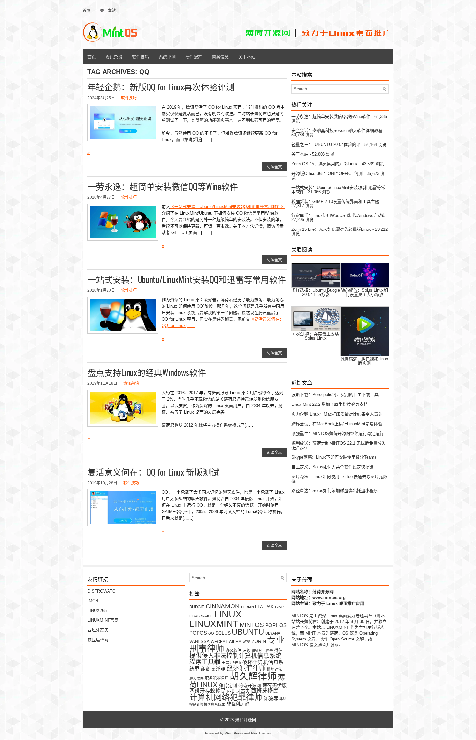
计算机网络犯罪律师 (225, 697)
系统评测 (167, 56)
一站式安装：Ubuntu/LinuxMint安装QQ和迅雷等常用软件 (186, 279)
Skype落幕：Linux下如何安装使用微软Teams (334, 457)
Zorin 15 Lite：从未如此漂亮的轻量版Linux (331, 229)
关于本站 (108, 10)
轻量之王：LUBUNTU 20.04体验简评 (325, 144)
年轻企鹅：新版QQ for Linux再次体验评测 (160, 86)
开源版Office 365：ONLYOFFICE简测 (327, 173)
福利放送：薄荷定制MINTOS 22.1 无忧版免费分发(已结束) (338, 445)
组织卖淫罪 (213, 669)
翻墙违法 (274, 669)
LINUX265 (97, 610)
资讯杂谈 (114, 56)
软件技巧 (140, 56)
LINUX (228, 614)
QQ (211, 633)
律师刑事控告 (262, 650)
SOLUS (223, 633)
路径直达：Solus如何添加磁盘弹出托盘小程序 (334, 490)
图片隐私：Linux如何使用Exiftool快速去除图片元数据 (339, 478)
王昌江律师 (231, 663)
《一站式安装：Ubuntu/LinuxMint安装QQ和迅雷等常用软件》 (227, 206)
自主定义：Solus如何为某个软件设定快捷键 (332, 466)
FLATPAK (264, 607)
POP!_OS (276, 625)
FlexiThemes (261, 733)
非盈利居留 (237, 704)
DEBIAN (247, 607)
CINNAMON (223, 606)
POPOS (198, 633)
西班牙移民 (264, 691)
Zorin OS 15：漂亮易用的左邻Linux (324, 163)
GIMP (279, 607)
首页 (86, 10)
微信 (278, 650)
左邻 (246, 650)
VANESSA (199, 641)
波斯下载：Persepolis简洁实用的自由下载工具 (335, 394)
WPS (246, 642)
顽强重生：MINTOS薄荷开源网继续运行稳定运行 (337, 433)
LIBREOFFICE (201, 616)
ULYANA (272, 633)
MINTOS (252, 624)
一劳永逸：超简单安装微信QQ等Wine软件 (162, 186)
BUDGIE (196, 607)
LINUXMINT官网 (103, 620)
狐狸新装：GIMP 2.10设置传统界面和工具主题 (335, 201)
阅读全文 (274, 167)
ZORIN (259, 641)
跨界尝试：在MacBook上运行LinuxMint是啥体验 (336, 423)
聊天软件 (196, 678)
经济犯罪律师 (246, 668)
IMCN (92, 600)
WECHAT (219, 642)
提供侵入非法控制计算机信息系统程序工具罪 (235, 658)
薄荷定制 (228, 685)
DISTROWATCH (102, 591)
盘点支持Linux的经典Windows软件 (146, 372)
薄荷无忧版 (274, 685)
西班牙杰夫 (97, 630)
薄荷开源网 (249, 685)
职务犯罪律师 (216, 678)
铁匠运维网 (97, 639)
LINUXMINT (213, 623)
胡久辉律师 (253, 676)
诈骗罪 (271, 698)
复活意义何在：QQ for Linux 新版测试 (153, 471)
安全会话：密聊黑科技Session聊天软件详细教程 (336, 130)
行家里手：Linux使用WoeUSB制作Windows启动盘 (338, 215)
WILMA (235, 642)
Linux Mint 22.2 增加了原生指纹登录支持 (329, 404)
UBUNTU (248, 632)
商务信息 (220, 56)
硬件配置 (193, 56)
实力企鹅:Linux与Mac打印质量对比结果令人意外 (336, 414)
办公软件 (233, 650)
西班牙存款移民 (207, 691)
